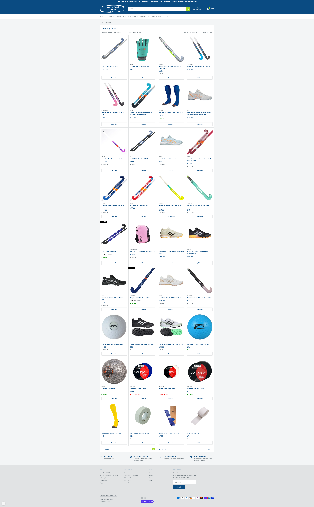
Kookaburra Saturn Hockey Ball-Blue (198, 344)
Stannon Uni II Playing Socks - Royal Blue (171, 112)
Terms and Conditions (131, 475)
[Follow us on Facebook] (142, 498)
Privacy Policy (128, 478)
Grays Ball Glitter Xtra (108, 388)
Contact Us (103, 480)
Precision (132, 386)
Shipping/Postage (105, 483)
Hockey (151, 475)
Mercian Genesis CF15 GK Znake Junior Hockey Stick (170, 206)
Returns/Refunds (105, 478)
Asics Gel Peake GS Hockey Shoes (169, 159)
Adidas (160, 249)
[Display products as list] (211, 32)
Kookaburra (190, 64)
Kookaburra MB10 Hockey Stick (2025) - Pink (113, 113)
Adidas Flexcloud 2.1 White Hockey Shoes (171, 344)
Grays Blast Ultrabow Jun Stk (139, 205)
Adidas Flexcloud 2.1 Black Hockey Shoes (142, 344)
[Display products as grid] (208, 32)
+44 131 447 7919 (105, 473)
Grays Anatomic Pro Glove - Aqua (140, 66)
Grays (131, 64)
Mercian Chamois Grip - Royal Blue (169, 433)
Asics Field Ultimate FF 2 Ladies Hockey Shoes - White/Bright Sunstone (198, 113)
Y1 (101, 64)
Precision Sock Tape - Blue (138, 388)
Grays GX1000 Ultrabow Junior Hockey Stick (113, 206)
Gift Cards (127, 480)
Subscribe (179, 487)
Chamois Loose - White (194, 433)
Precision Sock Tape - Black (195, 388)
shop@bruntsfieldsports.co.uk (109, 475)
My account (197, 9)
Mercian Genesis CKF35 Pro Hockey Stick (199, 298)
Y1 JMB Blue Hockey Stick (108, 251)
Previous (106, 449)
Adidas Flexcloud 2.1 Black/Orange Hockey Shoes (197, 252)
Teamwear (120, 17)
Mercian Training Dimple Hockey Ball (112, 344)
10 (165, 449)
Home (101, 22)
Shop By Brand (156, 17)
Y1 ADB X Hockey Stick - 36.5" (109, 66)
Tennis (151, 473)
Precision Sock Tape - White (167, 388)
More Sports (132, 17)
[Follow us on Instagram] (145, 498)
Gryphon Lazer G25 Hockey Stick (139, 298)
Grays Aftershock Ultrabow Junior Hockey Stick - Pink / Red (199, 160)
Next (208, 449)
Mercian (161, 64)
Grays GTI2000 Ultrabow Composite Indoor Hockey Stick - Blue (141, 113)
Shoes (111, 17)
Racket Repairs (145, 17)
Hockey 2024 (108, 22)
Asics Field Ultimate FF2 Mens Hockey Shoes (112, 298)
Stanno (161, 110)
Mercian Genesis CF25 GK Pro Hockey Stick (198, 206)
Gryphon (132, 295)
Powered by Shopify (105, 501)
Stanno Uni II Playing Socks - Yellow (111, 433)
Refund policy (128, 483)
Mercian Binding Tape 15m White (139, 433)
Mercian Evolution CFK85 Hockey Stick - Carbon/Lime (170, 67)
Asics (188, 110)
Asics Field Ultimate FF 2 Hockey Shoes (170, 298)
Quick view (114, 78)
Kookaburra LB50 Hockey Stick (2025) (198, 66)
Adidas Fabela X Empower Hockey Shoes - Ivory (171, 252)
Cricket (102, 17)
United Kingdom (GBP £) (107, 495)
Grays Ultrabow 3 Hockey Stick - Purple (113, 159)
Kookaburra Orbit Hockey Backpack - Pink (142, 251)
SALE (167, 17)
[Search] (188, 9)
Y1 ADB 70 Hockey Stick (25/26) (139, 159)
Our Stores (127, 473)
